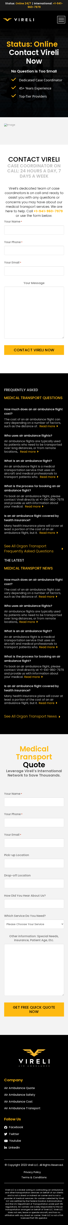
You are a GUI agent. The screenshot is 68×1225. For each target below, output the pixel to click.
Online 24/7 (23, 3)
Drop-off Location (17, 875)
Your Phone (13, 242)
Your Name (13, 222)
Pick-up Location (16, 855)
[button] (61, 19)
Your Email (12, 263)
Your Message (34, 283)
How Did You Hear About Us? (25, 896)
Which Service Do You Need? (25, 916)
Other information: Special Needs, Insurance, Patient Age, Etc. (34, 938)
